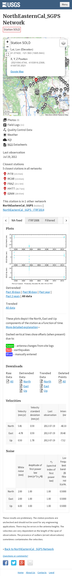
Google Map (17, 71)
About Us (30, 572)
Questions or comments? (15, 555)
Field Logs (13, 125)
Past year (44, 292)
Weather (10, 135)
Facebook (5, 562)
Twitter (13, 562)
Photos (11, 120)
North (27, 381)
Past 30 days (13, 292)
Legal (51, 572)
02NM (16, 193)
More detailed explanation (22, 327)
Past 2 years (13, 296)
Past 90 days (30, 292)
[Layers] (63, 43)
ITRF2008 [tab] (33, 220)
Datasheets (15, 145)
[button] (56, 99)
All (11, 381)
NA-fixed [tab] (17, 220)
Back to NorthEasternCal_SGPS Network (29, 549)
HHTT (16, 188)
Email (30, 562)
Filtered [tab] (50, 220)
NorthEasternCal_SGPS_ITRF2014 (23, 210)
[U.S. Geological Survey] (11, 3)
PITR (15, 174)
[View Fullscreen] (7, 54)
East (26, 386)
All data (27, 296)
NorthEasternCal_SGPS (22, 205)
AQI (7, 140)
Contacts (42, 572)
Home (21, 572)
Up (25, 390)
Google (22, 562)
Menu (65, 4)
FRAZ (15, 184)
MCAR (16, 179)
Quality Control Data (17, 130)
